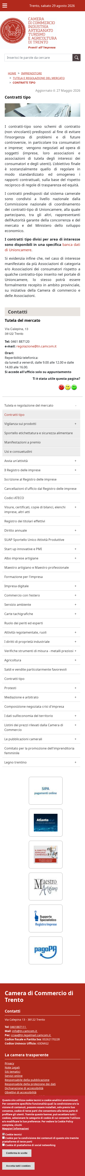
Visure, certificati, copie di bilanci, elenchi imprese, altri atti (34, 509)
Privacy (9, 1063)
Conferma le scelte (16, 1153)
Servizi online (14, 1076)
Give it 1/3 (61, 387)
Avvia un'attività (16, 461)
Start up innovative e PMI (23, 549)
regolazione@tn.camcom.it (36, 346)
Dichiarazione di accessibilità (24, 1088)
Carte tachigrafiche (18, 614)
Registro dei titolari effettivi (24, 521)
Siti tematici (12, 1071)
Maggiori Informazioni (15, 1128)
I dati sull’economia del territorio (28, 716)
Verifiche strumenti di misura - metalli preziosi (38, 651)
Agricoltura (12, 660)
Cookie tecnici (13, 1134)
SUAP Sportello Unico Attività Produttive (34, 540)
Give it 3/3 (74, 387)
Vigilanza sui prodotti (20, 424)
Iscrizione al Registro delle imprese (30, 479)
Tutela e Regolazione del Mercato (39, 78)
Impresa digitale (16, 586)
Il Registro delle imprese (22, 470)
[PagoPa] (46, 950)
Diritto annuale (15, 530)
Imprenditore (31, 73)
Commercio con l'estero (22, 595)
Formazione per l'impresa (23, 577)
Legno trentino (15, 762)
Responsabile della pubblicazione (27, 1080)
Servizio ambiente (17, 604)
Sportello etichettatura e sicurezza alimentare (38, 433)
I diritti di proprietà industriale (27, 641)
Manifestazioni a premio (22, 442)
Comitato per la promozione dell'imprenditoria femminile (39, 750)
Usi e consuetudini (18, 451)
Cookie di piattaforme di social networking (30, 1145)
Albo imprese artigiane (21, 558)
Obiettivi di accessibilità (20, 1092)
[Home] (28, 20)
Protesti (10, 688)
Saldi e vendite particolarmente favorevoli (35, 669)
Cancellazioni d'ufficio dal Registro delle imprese (40, 488)
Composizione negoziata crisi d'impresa (34, 706)
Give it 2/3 (68, 387)
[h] (76, 57)
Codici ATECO (14, 498)
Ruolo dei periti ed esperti (23, 623)
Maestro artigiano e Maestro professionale (36, 567)
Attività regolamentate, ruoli (25, 632)
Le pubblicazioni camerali (23, 739)
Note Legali (12, 1067)
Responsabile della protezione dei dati (30, 1084)
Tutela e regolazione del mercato (28, 405)
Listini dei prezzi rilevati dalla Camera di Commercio (33, 727)
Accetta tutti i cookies (18, 1166)
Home (12, 73)
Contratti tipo (14, 415)
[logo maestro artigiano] (46, 886)
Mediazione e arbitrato (21, 697)
